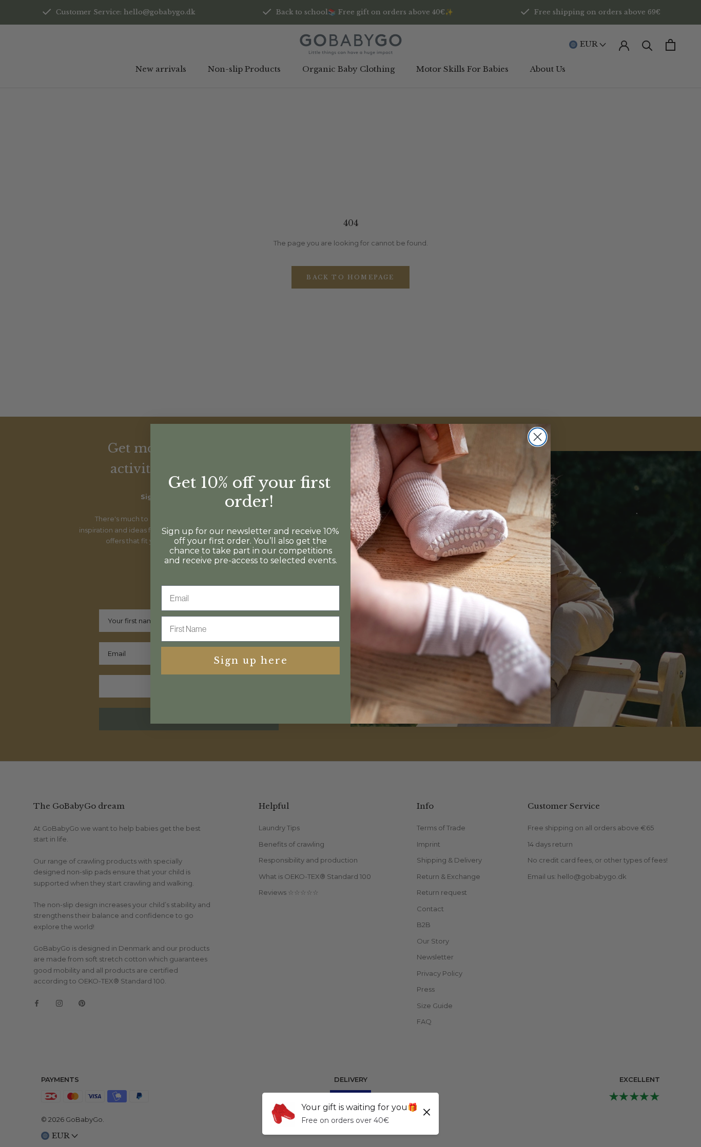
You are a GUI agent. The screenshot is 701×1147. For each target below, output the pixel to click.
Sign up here (250, 660)
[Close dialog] (538, 437)
